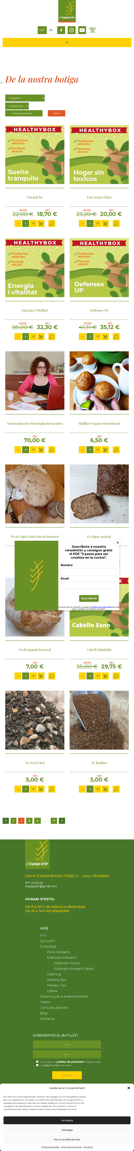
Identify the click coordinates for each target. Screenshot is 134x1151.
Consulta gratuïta (54, 1008)
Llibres (52, 991)
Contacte (47, 1019)
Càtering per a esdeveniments (64, 996)
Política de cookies (50, 1147)
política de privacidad (102, 607)
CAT (42, 30)
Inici (43, 935)
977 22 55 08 (34, 883)
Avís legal (88, 1147)
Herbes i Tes (56, 985)
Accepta (67, 1120)
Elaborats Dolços (67, 963)
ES (51, 30)
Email (65, 578)
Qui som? (47, 941)
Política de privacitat (71, 1147)
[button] (129, 1088)
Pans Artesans (58, 952)
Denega (67, 1130)
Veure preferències (67, 1139)
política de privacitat (70, 1061)
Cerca (56, 113)
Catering (54, 974)
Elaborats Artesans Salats (74, 969)
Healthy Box (56, 980)
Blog (43, 1013)
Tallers (45, 1002)
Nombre (67, 565)
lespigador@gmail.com (41, 886)
